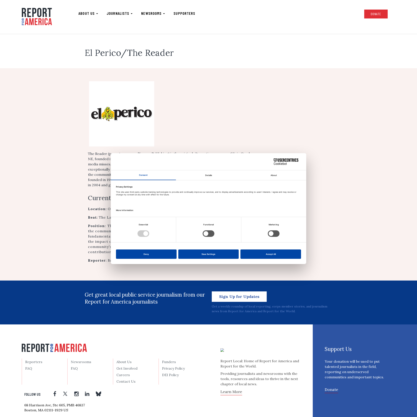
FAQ (28, 368)
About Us (124, 362)
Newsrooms (152, 13)
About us (87, 13)
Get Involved (126, 368)
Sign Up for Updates (239, 296)
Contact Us (126, 381)
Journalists (118, 13)
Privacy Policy (173, 368)
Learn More (231, 391)
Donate (376, 14)
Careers (123, 375)
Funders (169, 362)
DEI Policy (170, 375)
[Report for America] (37, 16)
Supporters (184, 13)
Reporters (33, 362)
